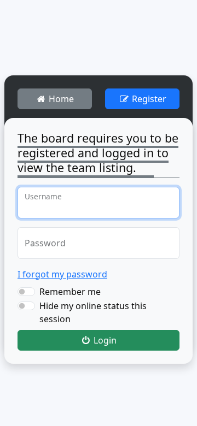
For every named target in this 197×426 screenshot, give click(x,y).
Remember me (70, 292)
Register (148, 99)
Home (60, 99)
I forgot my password (62, 274)
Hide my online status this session (93, 312)
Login (104, 340)
